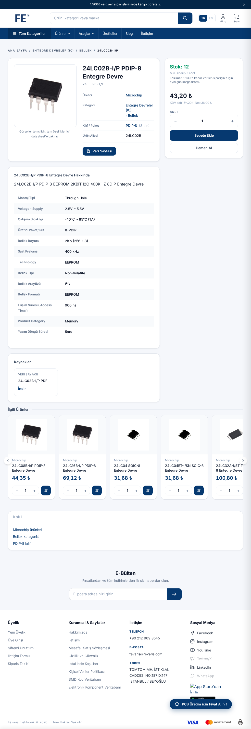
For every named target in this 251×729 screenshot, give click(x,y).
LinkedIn (204, 667)
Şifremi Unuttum (21, 648)
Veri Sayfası (102, 151)
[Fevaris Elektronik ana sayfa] (22, 18)
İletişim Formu (19, 656)
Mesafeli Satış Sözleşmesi (89, 648)
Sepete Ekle (204, 135)
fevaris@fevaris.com (145, 654)
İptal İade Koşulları (83, 664)
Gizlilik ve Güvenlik (83, 656)
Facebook (205, 633)
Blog (129, 33)
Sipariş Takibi (18, 664)
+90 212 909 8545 (144, 638)
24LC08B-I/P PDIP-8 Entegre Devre (29, 468)
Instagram (205, 641)
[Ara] (185, 18)
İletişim (147, 33)
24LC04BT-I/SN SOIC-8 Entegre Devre (184, 468)
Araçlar (84, 33)
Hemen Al (204, 148)
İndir (22, 388)
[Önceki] (8, 460)
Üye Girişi (15, 640)
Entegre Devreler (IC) (139, 107)
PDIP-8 (131, 125)
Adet (174, 112)
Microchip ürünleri (27, 530)
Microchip (134, 95)
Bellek (133, 115)
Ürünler (61, 33)
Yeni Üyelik (16, 632)
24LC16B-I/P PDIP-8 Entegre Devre (79, 468)
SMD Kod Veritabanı (85, 679)
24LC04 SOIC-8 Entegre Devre (127, 468)
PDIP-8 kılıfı (22, 543)
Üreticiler (109, 33)
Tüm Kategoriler (32, 33)
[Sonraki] (243, 460)
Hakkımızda (78, 632)
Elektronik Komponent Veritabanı (95, 687)
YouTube (204, 650)
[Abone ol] (174, 594)
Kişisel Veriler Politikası (86, 671)
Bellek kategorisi (26, 536)
